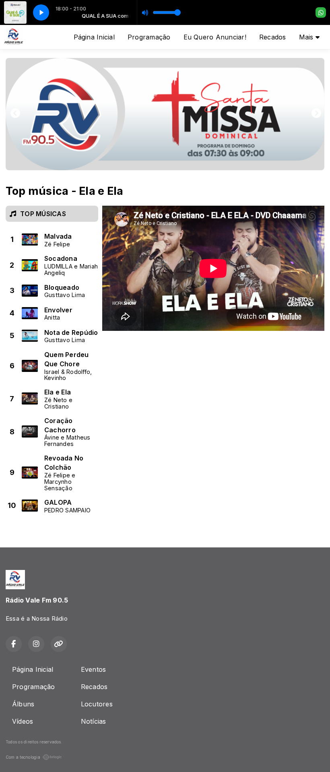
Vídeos (22, 721)
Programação (149, 37)
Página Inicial (94, 37)
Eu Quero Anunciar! (215, 37)
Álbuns (23, 704)
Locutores (97, 704)
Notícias (93, 721)
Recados (272, 37)
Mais (307, 37)
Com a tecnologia (23, 757)
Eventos (93, 669)
